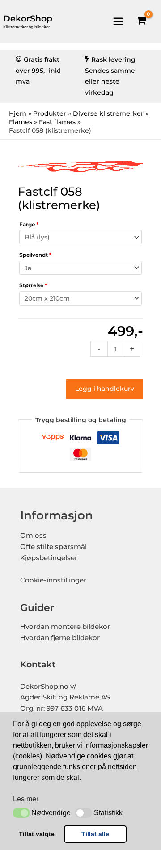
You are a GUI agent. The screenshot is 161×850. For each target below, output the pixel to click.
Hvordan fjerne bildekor (60, 638)
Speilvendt (35, 254)
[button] (21, 813)
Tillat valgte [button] (37, 833)
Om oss (33, 536)
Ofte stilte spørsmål (53, 547)
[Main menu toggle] (117, 21)
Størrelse (33, 285)
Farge (28, 224)
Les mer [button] (25, 799)
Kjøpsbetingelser (48, 558)
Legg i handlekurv (104, 388)
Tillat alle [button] (95, 833)
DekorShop (27, 18)
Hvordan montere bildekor (65, 627)
